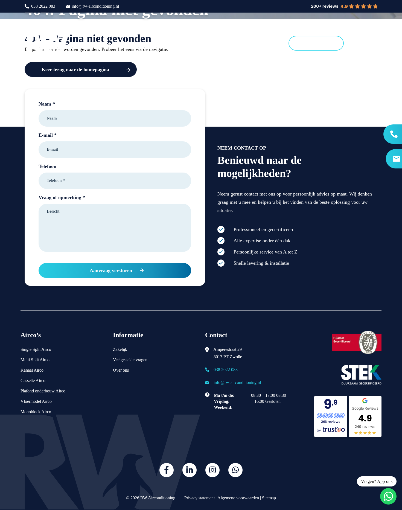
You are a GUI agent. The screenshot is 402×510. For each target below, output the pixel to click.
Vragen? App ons (376, 481)
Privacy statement (199, 498)
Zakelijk (120, 349)
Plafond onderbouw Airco (43, 391)
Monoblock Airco (36, 411)
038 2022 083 (43, 6)
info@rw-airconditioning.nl (95, 6)
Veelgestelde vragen (130, 359)
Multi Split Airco (35, 359)
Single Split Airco (36, 349)
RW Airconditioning (157, 498)
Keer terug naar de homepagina (75, 69)
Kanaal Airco (32, 370)
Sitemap (269, 498)
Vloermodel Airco (36, 401)
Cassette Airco (33, 380)
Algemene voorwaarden (238, 498)
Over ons (121, 370)
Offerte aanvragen (316, 43)
